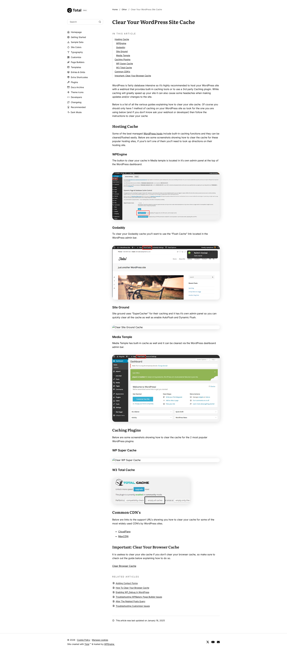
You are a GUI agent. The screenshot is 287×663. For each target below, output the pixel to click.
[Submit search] (100, 21)
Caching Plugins (122, 59)
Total (80, 10)
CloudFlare (124, 531)
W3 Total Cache (124, 67)
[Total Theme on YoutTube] (213, 642)
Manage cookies (100, 640)
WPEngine (121, 43)
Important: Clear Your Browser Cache (133, 75)
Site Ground (122, 51)
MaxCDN (123, 536)
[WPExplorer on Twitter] (207, 642)
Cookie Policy (83, 640)
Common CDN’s (122, 71)
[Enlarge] (215, 176)
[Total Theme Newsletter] (218, 642)
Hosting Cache (122, 39)
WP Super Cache (124, 63)
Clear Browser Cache (124, 565)
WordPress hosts (153, 133)
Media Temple (123, 55)
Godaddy (120, 47)
